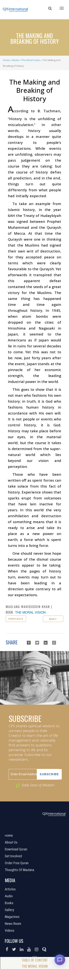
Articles (11, 889)
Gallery (10, 910)
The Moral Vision (30, 60)
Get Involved (14, 856)
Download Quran (16, 849)
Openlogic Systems (47, 830)
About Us (11, 842)
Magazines (13, 917)
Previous (15, 618)
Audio (9, 896)
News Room (13, 924)
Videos (10, 930)
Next (53, 619)
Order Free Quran (17, 863)
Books (15, 60)
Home (6, 60)
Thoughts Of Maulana (20, 870)
